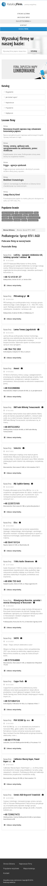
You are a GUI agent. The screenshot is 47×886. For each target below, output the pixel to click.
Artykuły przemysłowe (19, 217)
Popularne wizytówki (11, 868)
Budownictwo (6, 215)
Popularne (9, 108)
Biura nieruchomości (34, 217)
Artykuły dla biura (7, 220)
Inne (16, 212)
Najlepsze (9, 113)
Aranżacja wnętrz (33, 220)
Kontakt (23, 25)
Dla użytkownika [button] (23, 21)
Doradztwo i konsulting (26, 212)
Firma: (23, 131)
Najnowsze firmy (25, 864)
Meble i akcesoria (17, 215)
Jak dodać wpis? (23, 17)
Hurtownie (17, 220)
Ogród (25, 215)
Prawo (36, 212)
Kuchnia (24, 220)
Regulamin (9, 92)
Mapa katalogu (29, 868)
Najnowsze (10, 102)
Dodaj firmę (23, 29)
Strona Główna (23, 14)
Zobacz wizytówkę (14, 285)
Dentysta (4, 217)
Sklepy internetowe (7, 212)
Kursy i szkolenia (33, 215)
